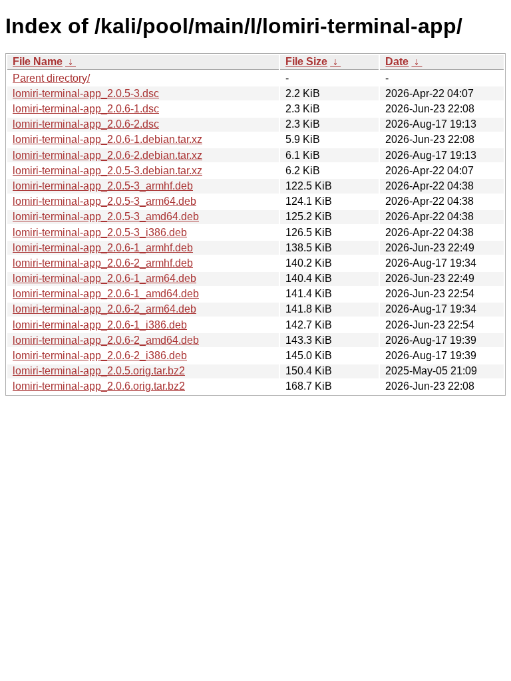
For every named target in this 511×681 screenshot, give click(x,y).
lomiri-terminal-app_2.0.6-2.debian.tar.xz (107, 155)
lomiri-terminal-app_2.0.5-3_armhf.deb (103, 186)
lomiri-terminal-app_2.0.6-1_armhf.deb (103, 247)
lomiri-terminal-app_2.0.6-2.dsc (86, 124)
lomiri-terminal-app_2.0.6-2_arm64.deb (104, 309)
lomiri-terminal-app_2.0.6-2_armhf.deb (103, 263)
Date (397, 61)
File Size (306, 61)
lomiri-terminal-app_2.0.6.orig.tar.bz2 (99, 386)
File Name (38, 61)
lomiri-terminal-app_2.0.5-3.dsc (86, 93)
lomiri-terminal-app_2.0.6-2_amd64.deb (106, 340)
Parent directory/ (51, 78)
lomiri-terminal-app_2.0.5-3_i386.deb (100, 232)
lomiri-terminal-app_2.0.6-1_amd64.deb (106, 293)
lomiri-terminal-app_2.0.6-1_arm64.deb (104, 278)
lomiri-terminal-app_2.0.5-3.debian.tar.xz (107, 170)
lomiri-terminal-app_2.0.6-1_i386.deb (100, 325)
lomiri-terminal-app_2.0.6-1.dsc (86, 108)
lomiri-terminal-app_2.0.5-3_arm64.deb (104, 201)
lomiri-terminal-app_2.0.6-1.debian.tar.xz (107, 139)
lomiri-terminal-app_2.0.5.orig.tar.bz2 (99, 370)
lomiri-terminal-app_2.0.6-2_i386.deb (100, 355)
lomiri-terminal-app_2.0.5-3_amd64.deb (106, 216)
